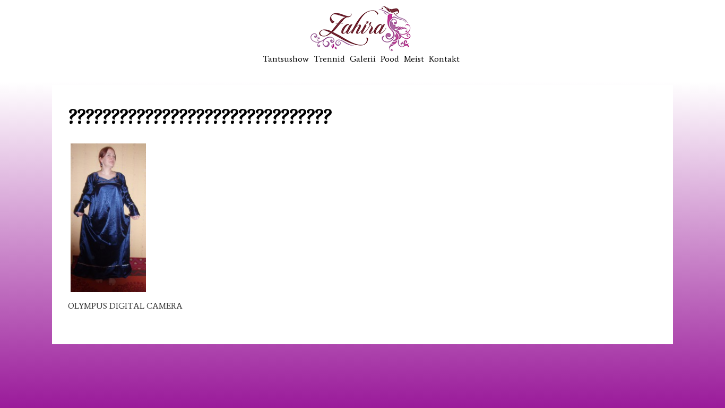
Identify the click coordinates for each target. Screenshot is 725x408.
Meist (414, 59)
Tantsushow (286, 59)
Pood (390, 59)
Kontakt (444, 59)
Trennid (329, 59)
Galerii (363, 59)
